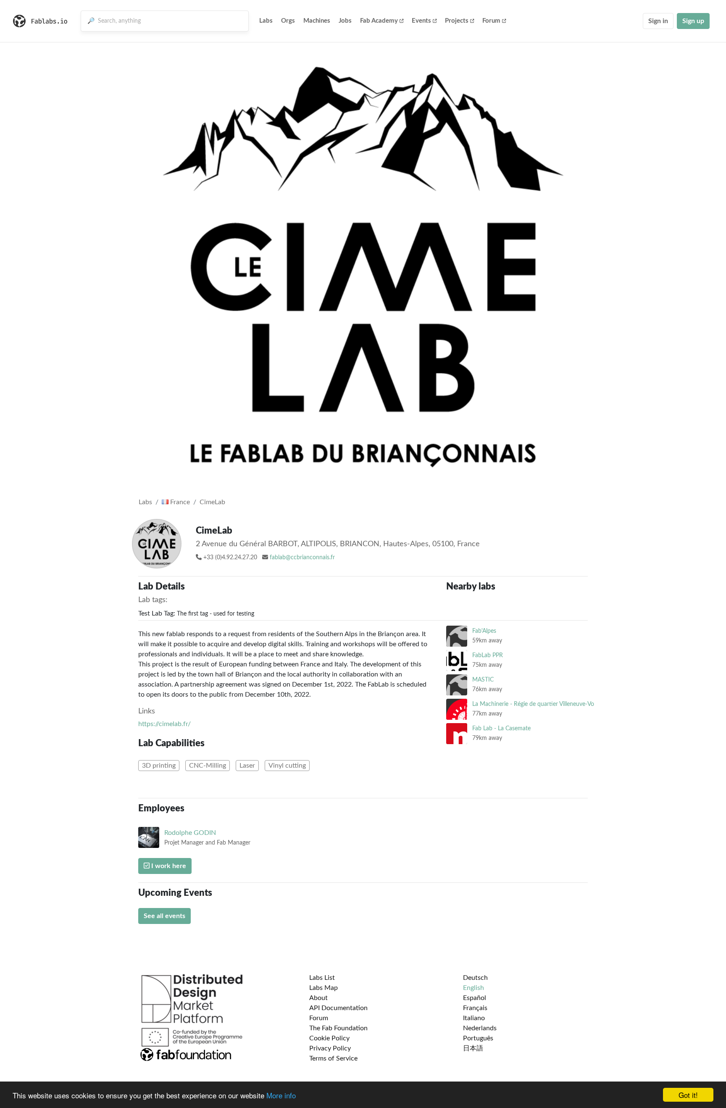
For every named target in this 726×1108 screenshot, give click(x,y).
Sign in (658, 21)
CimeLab (212, 502)
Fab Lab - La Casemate (501, 728)
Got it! (688, 1095)
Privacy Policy (330, 1048)
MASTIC (483, 679)
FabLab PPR (487, 655)
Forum (491, 21)
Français (475, 1008)
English (473, 987)
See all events (164, 916)
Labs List (322, 977)
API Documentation (338, 1008)
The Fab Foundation (338, 1028)
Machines (316, 21)
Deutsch (475, 977)
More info (281, 1095)
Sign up (693, 21)
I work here (168, 866)
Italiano (474, 1018)
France (179, 502)
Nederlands (480, 1028)
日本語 (473, 1048)
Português (478, 1038)
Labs (266, 21)
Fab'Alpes (484, 631)
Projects (456, 21)
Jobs (345, 21)
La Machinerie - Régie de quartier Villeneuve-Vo (533, 704)
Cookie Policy (329, 1038)
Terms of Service (333, 1058)
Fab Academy (379, 21)
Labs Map (323, 987)
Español (474, 998)
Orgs (288, 21)
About (318, 998)
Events (421, 21)
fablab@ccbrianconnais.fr (302, 558)
